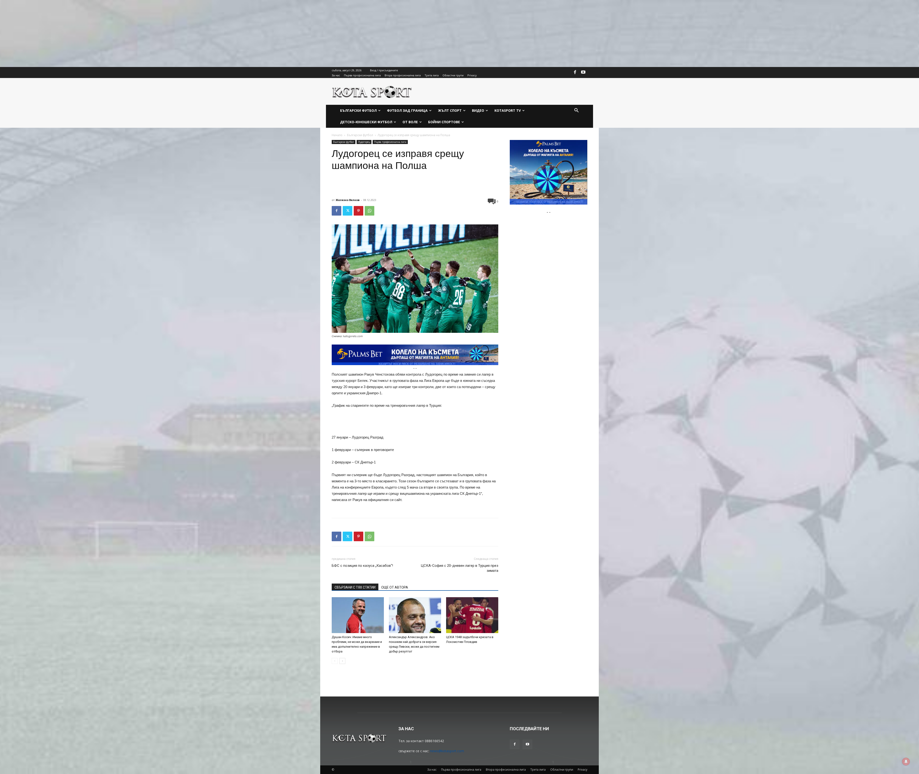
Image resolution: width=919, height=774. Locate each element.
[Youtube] (583, 72)
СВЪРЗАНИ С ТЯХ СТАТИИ (355, 587)
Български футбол (360, 135)
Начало (337, 135)
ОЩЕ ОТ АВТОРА (394, 587)
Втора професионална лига (506, 770)
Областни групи (561, 770)
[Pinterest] (358, 211)
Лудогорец (364, 142)
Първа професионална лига (390, 142)
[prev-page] (335, 661)
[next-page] (342, 661)
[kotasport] (372, 91)
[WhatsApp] (369, 211)
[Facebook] (575, 72)
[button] (576, 110)
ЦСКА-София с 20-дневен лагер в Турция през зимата (459, 568)
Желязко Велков (347, 200)
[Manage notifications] (906, 761)
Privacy (582, 770)
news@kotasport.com (447, 751)
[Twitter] (347, 211)
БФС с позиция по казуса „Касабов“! (362, 565)
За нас (432, 770)
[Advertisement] (143, 33)
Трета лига (538, 770)
